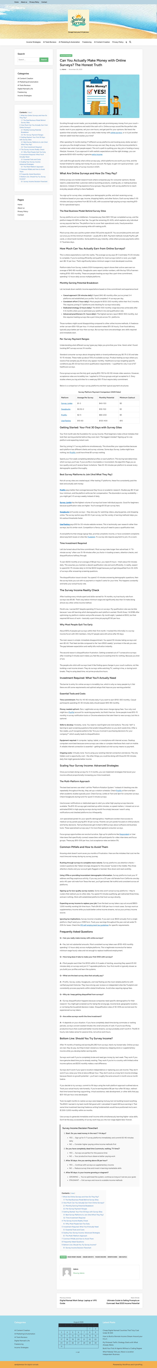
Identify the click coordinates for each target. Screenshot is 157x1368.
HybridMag (138, 1365)
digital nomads (32, 1365)
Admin (64, 69)
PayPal (71, 712)
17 (61, 1339)
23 (95, 1339)
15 (90, 1336)
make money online (74, 1257)
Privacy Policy (34, 2)
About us (24, 2)
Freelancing (87, 42)
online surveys (116, 132)
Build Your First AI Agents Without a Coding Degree (122, 1348)
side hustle (123, 1257)
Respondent (124, 834)
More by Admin (78, 1273)
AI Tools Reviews (49, 42)
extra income (97, 154)
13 (78, 1336)
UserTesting (66, 421)
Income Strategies (33, 42)
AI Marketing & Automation (69, 42)
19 (73, 1339)
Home (16, 2)
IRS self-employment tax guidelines (94, 925)
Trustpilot (91, 537)
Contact (44, 2)
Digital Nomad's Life (25, 89)
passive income (100, 1257)
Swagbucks (65, 409)
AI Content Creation (102, 42)
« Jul (77, 1352)
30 (96, 1343)
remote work (112, 1257)
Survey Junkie (66, 403)
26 (73, 1343)
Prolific (64, 415)
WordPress (126, 1365)
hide (72, 1193)
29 (90, 1343)
